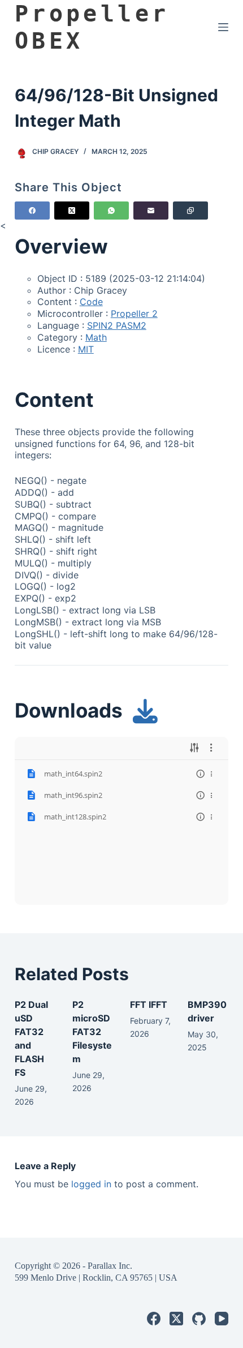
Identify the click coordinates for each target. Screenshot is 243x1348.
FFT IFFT (148, 1004)
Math (96, 337)
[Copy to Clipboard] (190, 210)
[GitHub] (199, 1318)
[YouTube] (221, 1318)
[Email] (150, 210)
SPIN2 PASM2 (116, 325)
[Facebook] (32, 210)
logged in (91, 1184)
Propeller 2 (134, 313)
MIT (86, 349)
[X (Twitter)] (71, 210)
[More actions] (211, 773)
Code (91, 301)
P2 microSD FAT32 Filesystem (92, 1031)
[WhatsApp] (111, 210)
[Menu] (223, 27)
